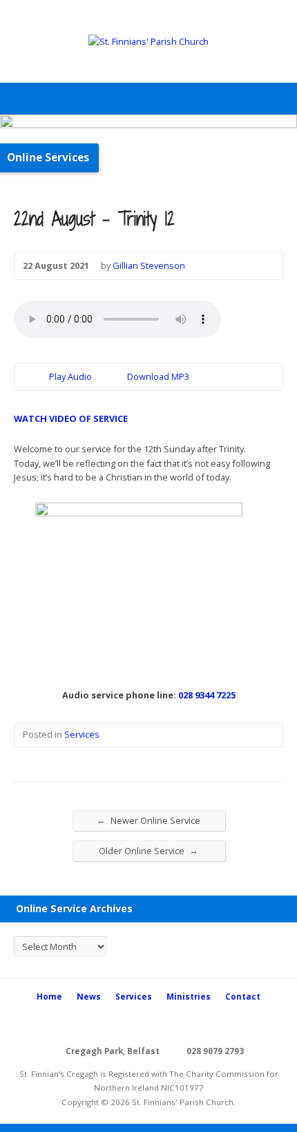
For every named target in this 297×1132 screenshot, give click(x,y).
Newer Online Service (148, 820)
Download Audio (116, 377)
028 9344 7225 (207, 695)
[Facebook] (148, 1023)
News (89, 996)
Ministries (188, 996)
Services (81, 734)
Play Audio (38, 377)
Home (49, 996)
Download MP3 (158, 376)
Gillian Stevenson (149, 265)
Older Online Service (148, 850)
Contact (242, 996)
